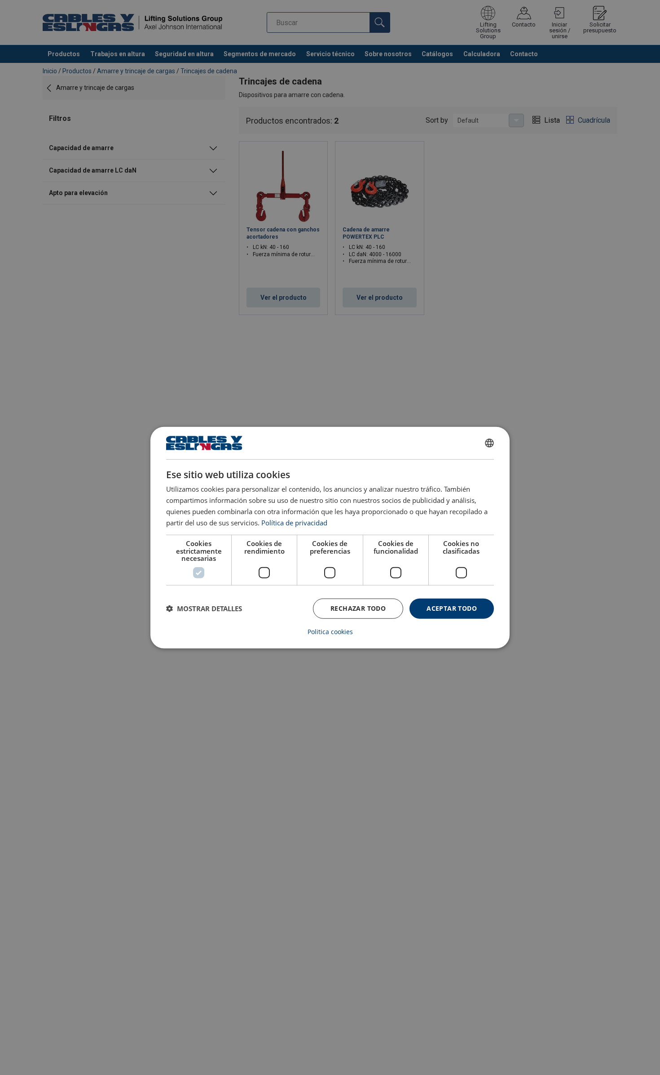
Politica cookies (330, 631)
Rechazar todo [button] (358, 608)
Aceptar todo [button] (452, 608)
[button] (204, 608)
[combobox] (489, 443)
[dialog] (330, 538)
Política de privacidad (294, 522)
